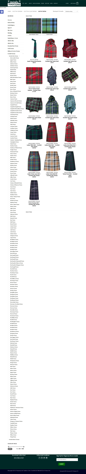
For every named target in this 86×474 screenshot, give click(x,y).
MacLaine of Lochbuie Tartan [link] (16, 304)
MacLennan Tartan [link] (14, 312)
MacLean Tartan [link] (13, 308)
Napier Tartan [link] (13, 372)
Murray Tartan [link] (13, 370)
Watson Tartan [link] (13, 429)
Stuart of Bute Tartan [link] (14, 415)
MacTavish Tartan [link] (14, 339)
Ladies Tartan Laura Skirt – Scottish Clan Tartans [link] (34, 174)
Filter (10, 448)
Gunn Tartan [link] (13, 190)
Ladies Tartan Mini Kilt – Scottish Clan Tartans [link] (52, 174)
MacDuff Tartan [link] (13, 269)
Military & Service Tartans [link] (14, 51)
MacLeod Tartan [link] (13, 313)
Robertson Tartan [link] (14, 386)
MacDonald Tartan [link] (14, 259)
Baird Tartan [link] (13, 73)
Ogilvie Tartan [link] (13, 378)
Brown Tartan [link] (13, 87)
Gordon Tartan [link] (13, 179)
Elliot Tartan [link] (13, 157)
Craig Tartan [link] (13, 134)
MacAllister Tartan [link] (14, 239)
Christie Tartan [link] (13, 122)
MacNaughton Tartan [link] (14, 321)
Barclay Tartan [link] (13, 75)
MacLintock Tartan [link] (14, 315)
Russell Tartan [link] (13, 394)
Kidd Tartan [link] (12, 222)
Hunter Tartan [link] (13, 206)
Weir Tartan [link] (12, 431)
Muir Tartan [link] (12, 366)
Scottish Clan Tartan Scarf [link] (52, 61)
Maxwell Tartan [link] (13, 349)
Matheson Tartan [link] (14, 347)
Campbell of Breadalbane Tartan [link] (17, 108)
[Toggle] (23, 54)
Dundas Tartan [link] (13, 155)
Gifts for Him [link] (11, 40)
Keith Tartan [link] (13, 216)
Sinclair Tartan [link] (13, 401)
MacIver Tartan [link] (13, 288)
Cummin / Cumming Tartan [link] (16, 140)
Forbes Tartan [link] (13, 167)
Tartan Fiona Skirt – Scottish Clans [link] (70, 174)
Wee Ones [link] (10, 30)
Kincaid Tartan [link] (13, 224)
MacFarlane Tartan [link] (14, 272)
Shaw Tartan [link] (13, 397)
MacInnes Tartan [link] (14, 284)
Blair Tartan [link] (12, 79)
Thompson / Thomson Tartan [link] (16, 421)
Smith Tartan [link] (13, 405)
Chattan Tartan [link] (13, 118)
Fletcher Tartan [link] (13, 165)
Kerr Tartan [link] (12, 220)
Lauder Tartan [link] (13, 228)
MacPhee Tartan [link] (13, 329)
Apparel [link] (10, 28)
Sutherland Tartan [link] (14, 417)
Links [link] (51, 3)
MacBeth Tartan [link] (13, 249)
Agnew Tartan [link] (13, 60)
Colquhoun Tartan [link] (14, 130)
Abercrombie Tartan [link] (14, 58)
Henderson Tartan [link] (14, 200)
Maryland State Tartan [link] (13, 46)
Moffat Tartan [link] (13, 358)
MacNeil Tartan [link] (13, 323)
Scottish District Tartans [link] (14, 439)
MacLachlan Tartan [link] (14, 302)
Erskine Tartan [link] (13, 159)
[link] (1, 12)
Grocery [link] (10, 20)
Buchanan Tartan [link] (13, 93)
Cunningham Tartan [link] (14, 142)
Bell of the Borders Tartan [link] (15, 77)
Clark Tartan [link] (13, 124)
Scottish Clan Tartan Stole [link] (52, 117)
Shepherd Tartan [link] (13, 399)
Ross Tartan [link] (12, 392)
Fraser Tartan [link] (13, 173)
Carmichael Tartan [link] (14, 114)
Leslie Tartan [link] (13, 231)
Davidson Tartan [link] (13, 146)
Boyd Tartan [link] (12, 83)
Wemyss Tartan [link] (13, 433)
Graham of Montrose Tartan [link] (16, 185)
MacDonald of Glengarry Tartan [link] (17, 265)
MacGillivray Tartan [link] (14, 278)
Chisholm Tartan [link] (13, 120)
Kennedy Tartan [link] (13, 218)
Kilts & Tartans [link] (36, 3)
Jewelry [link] (9, 35)
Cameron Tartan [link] (13, 99)
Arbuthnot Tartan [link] (14, 65)
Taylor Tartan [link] (13, 419)
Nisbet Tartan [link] (13, 376)
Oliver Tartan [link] (13, 382)
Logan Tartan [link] (13, 237)
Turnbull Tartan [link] (13, 423)
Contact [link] (56, 3)
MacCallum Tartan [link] (14, 251)
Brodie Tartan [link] (13, 85)
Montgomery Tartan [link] (14, 360)
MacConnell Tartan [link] (14, 255)
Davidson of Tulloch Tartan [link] (16, 147)
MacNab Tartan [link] (13, 319)
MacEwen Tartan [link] (13, 271)
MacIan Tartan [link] (13, 282)
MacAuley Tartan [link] (13, 245)
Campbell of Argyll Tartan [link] (15, 106)
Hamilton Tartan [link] (13, 194)
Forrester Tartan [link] (13, 169)
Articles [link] (47, 3)
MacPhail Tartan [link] (13, 327)
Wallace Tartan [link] (13, 427)
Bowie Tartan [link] (13, 81)
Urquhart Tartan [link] (13, 425)
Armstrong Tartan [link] (14, 67)
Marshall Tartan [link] (13, 345)
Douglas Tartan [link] (13, 149)
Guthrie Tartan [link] (13, 192)
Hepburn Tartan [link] (13, 202)
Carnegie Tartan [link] (13, 116)
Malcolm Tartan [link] (13, 343)
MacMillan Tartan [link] (14, 317)
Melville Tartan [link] (13, 351)
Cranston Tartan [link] (13, 136)
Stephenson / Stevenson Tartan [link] (16, 407)
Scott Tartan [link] (12, 396)
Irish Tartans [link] (11, 48)
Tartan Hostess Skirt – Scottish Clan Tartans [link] (34, 203)
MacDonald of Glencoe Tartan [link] (16, 263)
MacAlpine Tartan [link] (14, 241)
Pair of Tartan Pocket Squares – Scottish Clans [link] (34, 89)
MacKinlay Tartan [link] (14, 296)
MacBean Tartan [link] (13, 247)
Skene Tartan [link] (13, 403)
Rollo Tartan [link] (13, 388)
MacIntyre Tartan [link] (14, 286)
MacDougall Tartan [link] (14, 267)
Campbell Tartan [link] (13, 105)
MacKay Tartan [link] (13, 290)
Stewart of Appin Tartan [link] (15, 411)
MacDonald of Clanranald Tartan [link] (17, 261)
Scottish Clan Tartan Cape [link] (52, 88)
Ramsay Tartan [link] (13, 384)
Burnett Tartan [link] (13, 95)
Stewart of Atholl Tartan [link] (15, 413)
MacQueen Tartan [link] (14, 333)
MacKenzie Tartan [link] (14, 294)
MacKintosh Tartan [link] (14, 300)
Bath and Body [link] (11, 22)
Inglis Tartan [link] (13, 208)
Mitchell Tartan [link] (13, 356)
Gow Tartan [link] (12, 181)
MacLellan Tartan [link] (14, 310)
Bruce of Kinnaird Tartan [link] (15, 91)
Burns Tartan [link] (13, 97)
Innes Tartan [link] (13, 210)
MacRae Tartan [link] (13, 335)
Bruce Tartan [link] (13, 89)
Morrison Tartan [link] (13, 364)
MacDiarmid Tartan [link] (14, 257)
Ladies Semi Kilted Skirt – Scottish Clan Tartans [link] (70, 145)
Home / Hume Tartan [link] (14, 204)
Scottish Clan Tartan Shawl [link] (34, 117)
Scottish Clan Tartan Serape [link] (70, 117)
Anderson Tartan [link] (13, 63)
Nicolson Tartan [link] (13, 374)
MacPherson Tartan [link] (14, 331)
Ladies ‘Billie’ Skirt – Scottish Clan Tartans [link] (34, 145)
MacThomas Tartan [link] (14, 341)
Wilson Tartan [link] (13, 435)
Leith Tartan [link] (12, 230)
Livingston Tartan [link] (14, 235)
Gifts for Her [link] (11, 43)
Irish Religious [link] (11, 25)
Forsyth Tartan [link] (13, 171)
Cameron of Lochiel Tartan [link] (16, 103)
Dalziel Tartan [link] (13, 144)
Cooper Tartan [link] (13, 132)
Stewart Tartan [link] (13, 409)
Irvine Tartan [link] (13, 212)
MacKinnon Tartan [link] (14, 298)
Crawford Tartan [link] (13, 138)
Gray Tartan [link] (12, 188)
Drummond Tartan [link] (14, 151)
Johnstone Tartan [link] (14, 214)
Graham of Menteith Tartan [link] (16, 183)
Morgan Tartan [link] (13, 362)
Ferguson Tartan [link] (13, 163)
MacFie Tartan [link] (13, 274)
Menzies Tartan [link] (13, 353)
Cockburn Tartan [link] (13, 128)
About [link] (30, 3)
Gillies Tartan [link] (13, 177)
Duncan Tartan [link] (13, 153)
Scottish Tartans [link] (17, 11)
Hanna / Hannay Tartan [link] (15, 196)
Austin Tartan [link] (13, 69)
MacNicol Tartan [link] (13, 325)
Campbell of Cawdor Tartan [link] (16, 110)
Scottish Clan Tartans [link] (30, 11)
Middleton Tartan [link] (14, 355)
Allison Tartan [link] (13, 62)
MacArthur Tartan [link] (14, 243)
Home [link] (9, 11)
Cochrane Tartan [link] (13, 126)
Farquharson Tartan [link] (14, 161)
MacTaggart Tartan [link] (14, 337)
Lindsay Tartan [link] (13, 233)
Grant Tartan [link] (13, 187)
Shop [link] (26, 3)
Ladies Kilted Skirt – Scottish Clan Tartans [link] (52, 145)
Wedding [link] (10, 33)
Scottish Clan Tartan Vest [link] (70, 61)
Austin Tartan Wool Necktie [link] (34, 61)
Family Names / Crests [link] (13, 38)
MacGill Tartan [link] (13, 276)
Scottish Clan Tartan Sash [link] (70, 88)
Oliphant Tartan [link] (13, 380)
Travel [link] (42, 3)
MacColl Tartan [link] (13, 253)
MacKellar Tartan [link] (14, 292)
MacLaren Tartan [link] (14, 306)
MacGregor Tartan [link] (14, 280)
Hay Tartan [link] (12, 198)
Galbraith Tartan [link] (13, 175)
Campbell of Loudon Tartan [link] (16, 112)
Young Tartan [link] (13, 437)
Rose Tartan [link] (12, 390)
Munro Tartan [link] (13, 368)
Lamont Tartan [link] (13, 226)
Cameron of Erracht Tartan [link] (16, 101)
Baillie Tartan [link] (13, 71)
